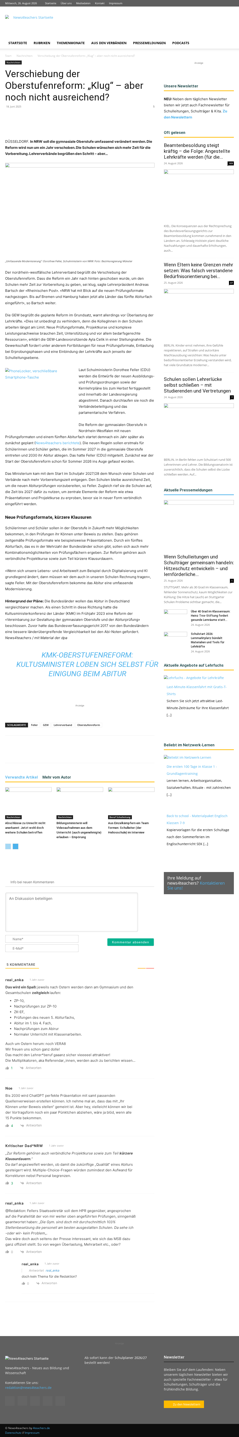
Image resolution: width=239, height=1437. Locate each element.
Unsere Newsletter (181, 86)
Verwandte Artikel (21, 777)
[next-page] (15, 846)
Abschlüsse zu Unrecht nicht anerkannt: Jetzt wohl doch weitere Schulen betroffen (25, 827)
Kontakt (100, 3)
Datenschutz (13, 1433)
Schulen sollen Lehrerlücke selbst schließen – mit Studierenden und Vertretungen (198, 385)
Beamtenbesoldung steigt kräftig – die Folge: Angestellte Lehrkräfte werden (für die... (197, 151)
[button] (228, 43)
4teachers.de (41, 1428)
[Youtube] (230, 3)
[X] (222, 3)
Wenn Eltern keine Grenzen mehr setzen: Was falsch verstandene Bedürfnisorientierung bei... (198, 270)
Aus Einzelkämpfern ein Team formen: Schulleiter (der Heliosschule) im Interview (128, 827)
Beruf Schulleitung (119, 817)
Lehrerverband (63, 725)
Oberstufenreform (88, 725)
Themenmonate (71, 43)
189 (231, 163)
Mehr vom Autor (56, 777)
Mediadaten (83, 3)
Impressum (115, 3)
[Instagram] (207, 3)
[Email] (81, 125)
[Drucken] (92, 125)
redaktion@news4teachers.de (28, 1387)
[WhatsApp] (59, 125)
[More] (103, 125)
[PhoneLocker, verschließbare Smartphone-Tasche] (40, 397)
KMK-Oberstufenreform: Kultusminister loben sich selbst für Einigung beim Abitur (87, 664)
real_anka (52, 1270)
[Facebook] (199, 3)
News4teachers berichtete (57, 443)
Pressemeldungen (149, 43)
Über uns (66, 3)
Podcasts (180, 43)
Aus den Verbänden (109, 43)
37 (231, 282)
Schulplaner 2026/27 (131, 1357)
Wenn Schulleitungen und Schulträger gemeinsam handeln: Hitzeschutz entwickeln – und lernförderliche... (199, 565)
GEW (46, 725)
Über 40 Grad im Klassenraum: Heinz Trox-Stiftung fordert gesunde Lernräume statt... (210, 616)
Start (8, 56)
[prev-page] (8, 846)
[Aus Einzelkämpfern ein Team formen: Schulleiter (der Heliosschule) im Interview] (131, 803)
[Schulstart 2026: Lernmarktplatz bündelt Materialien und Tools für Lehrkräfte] (175, 640)
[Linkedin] (214, 3)
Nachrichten (24, 56)
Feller (34, 725)
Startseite (50, 3)
